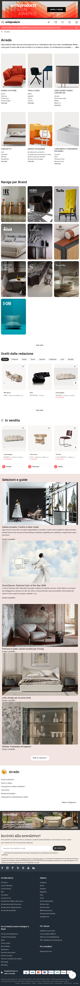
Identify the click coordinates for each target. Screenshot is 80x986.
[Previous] (4, 383)
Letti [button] (62, 359)
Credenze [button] (52, 359)
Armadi (3, 157)
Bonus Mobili (5, 946)
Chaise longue (6, 101)
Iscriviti (60, 848)
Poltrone (4, 96)
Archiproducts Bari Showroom (11, 904)
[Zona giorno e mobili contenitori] (66, 71)
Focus (42, 898)
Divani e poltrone (8, 91)
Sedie (30, 94)
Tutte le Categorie (69, 802)
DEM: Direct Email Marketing (49, 937)
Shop (3, 940)
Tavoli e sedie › (6, 783)
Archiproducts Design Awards (11, 907)
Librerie (56, 96)
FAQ (2, 892)
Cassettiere (5, 159)
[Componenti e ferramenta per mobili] (66, 129)
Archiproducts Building (47, 913)
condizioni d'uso (26, 858)
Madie (56, 101)
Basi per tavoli (59, 161)
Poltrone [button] (14, 359)
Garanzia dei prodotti (8, 952)
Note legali (4, 962)
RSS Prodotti (68, 983)
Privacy (17, 983)
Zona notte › (5, 790)
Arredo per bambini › (8, 794)
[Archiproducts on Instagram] (7, 868)
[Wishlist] (63, 22)
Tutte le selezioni (39, 758)
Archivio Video (45, 907)
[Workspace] (55, 22)
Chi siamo (4, 882)
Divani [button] (5, 359)
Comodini (4, 154)
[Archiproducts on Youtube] (28, 868)
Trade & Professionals (8, 937)
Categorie (43, 882)
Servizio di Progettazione (9, 934)
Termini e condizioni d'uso (45, 983)
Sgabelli (30, 96)
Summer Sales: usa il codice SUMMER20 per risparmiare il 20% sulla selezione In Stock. (31, 27)
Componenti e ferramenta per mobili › (15, 797)
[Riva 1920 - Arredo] (13, 204)
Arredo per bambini (36, 149)
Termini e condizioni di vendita (11, 959)
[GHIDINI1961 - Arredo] (13, 279)
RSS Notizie (58, 983)
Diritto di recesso (6, 955)
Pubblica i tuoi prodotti (47, 931)
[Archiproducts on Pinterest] (12, 868)
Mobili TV (57, 103)
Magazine (43, 892)
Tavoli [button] (33, 359)
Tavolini (30, 101)
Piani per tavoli (59, 159)
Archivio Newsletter (46, 901)
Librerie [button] (42, 359)
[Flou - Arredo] (13, 242)
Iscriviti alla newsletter (8, 910)
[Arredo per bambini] (40, 129)
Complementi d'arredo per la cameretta (41, 154)
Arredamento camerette (36, 152)
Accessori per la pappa (35, 159)
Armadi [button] (70, 359)
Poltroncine (5, 98)
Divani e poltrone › (8, 780)
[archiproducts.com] (12, 22)
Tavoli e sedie (34, 91)
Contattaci (4, 895)
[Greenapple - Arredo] (40, 242)
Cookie (34, 983)
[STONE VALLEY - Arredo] (66, 279)
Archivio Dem (44, 904)
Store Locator (5, 943)
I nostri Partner (6, 889)
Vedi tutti (4, 103)
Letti (2, 152)
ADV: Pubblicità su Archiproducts (51, 940)
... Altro (76, 47)
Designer (43, 889)
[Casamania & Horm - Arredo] (40, 204)
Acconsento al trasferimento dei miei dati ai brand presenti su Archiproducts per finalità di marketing (29, 854)
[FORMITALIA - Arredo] (66, 242)
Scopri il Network (6, 885)
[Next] (75, 383)
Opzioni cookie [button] (25, 983)
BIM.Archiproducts (46, 910)
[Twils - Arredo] (66, 204)
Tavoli (30, 98)
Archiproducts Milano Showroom (12, 901)
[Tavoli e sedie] (40, 71)
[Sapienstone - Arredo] (40, 279)
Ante (56, 157)
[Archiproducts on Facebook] (3, 868)
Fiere (41, 895)
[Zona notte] (13, 129)
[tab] (5, 359)
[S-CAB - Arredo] (13, 317)
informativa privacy (38, 858)
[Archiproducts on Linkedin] (33, 868)
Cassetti (57, 154)
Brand (42, 885)
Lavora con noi (6, 898)
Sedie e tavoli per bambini (36, 157)
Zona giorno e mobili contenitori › (13, 786)
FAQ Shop (4, 965)
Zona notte (6, 149)
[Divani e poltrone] (13, 71)
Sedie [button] (24, 359)
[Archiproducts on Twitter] (18, 868)
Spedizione (5, 949)
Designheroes (44, 917)
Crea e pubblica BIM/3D (48, 934)
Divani (3, 94)
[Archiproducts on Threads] (23, 868)
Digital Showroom (46, 951)
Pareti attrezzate (60, 98)
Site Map (75, 983)
